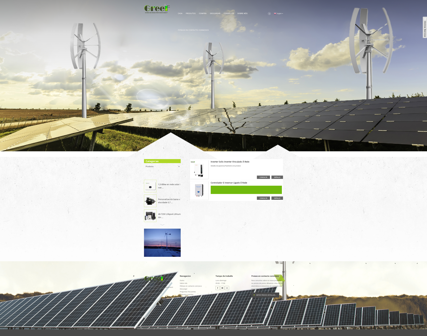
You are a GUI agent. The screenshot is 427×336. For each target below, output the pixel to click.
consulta (263, 177)
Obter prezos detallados (266, 295)
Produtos (191, 13)
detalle (277, 177)
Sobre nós (242, 13)
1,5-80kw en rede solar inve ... (169, 186)
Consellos (229, 13)
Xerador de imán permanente (191, 297)
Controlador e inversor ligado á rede (229, 182)
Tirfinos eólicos (185, 303)
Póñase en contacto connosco (193, 30)
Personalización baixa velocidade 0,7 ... (169, 201)
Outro (182, 280)
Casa (180, 13)
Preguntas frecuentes (188, 292)
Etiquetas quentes (186, 294)
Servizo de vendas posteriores (191, 306)
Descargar (215, 13)
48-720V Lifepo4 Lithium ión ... (169, 216)
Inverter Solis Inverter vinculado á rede (230, 161)
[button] (162, 177)
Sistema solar (185, 300)
